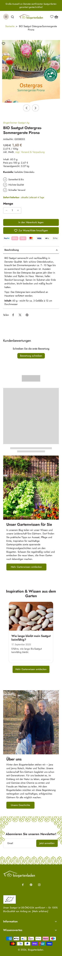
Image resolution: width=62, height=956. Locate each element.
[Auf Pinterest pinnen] (27, 314)
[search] (12, 16)
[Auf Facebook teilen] (13, 314)
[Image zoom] (31, 71)
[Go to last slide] (26, 107)
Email (10, 843)
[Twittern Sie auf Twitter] (20, 314)
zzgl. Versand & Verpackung (30, 152)
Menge (8, 203)
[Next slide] (35, 107)
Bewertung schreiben (31, 356)
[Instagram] (39, 884)
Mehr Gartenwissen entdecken (31, 669)
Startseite (9, 26)
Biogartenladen (35, 950)
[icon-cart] (55, 16)
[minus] (6, 210)
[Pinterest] (31, 884)
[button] (31, 222)
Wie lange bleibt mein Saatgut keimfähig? (31, 638)
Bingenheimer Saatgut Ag (16, 122)
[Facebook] (22, 884)
